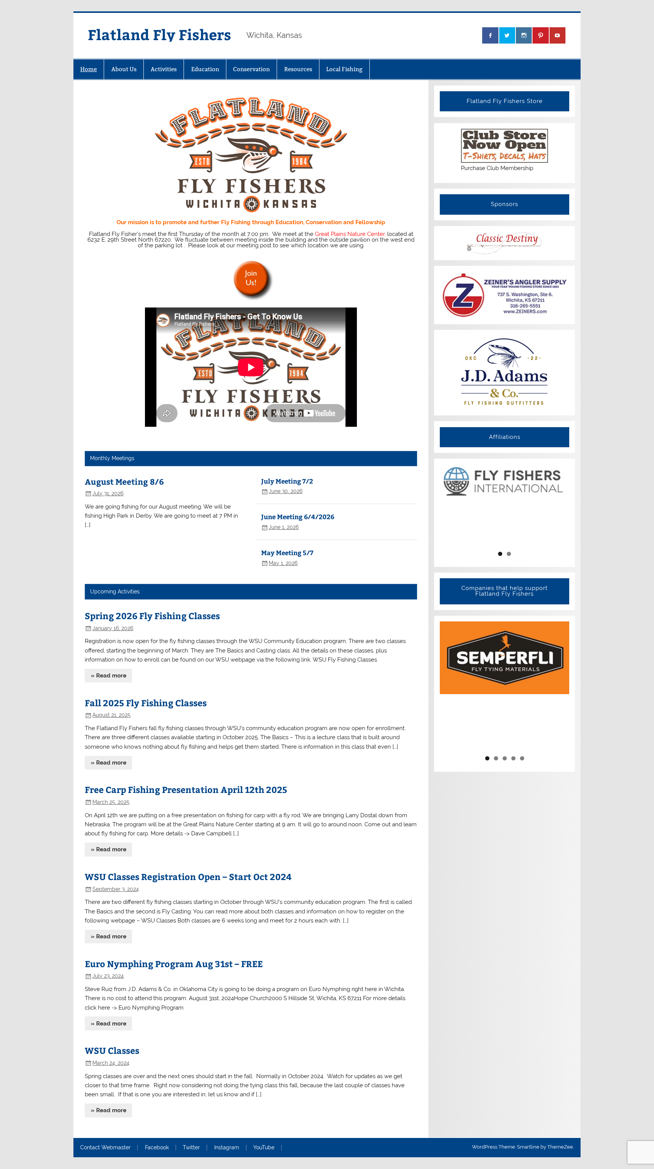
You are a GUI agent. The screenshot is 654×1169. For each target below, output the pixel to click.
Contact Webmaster (105, 1147)
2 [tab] (509, 554)
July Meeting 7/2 (287, 480)
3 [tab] (505, 758)
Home (88, 69)
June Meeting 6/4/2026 (297, 516)
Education (205, 69)
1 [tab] (500, 554)
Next (560, 505)
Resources (298, 69)
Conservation (251, 69)
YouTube (263, 1147)
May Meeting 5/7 (287, 552)
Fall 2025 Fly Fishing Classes (146, 703)
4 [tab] (513, 758)
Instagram (226, 1147)
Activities (164, 69)
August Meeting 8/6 (124, 481)
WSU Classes (112, 1050)
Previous (448, 505)
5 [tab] (522, 758)
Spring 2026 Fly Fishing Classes (152, 615)
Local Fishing (344, 69)
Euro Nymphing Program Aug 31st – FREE (174, 963)
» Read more (108, 675)
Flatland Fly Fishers (159, 34)
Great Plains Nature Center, (350, 234)
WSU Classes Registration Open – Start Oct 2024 (188, 876)
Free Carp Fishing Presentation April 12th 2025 (186, 789)
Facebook (157, 1147)
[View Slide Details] (504, 481)
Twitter (191, 1147)
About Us (124, 69)
